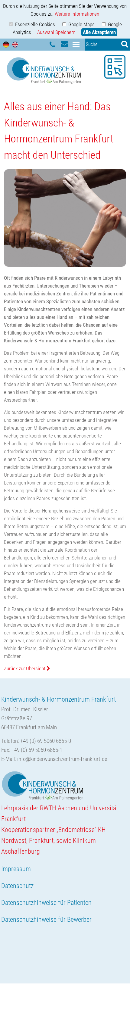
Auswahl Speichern (56, 32)
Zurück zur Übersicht (25, 668)
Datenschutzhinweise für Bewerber (46, 919)
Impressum (16, 869)
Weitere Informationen (77, 14)
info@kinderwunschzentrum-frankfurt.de (62, 759)
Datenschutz (17, 886)
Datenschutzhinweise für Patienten (46, 902)
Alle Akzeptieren (99, 32)
